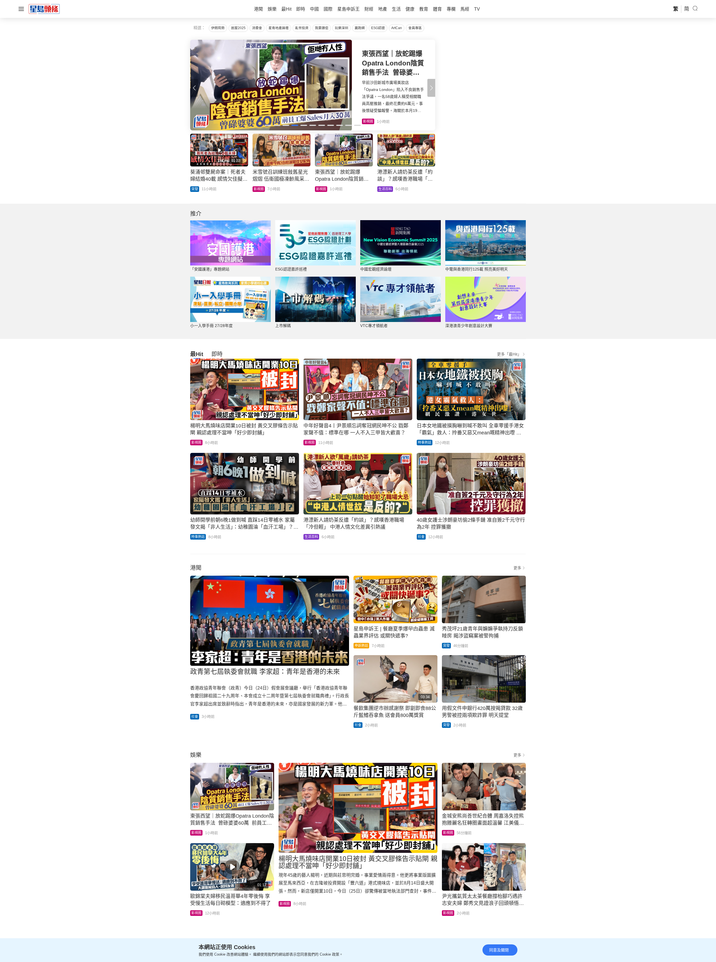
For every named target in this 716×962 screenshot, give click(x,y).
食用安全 (322, 189)
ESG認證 (378, 28)
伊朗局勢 (218, 28)
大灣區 (196, 189)
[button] (431, 88)
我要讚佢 (321, 28)
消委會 (257, 28)
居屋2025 (238, 28)
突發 (446, 645)
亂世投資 (301, 28)
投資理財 (260, 189)
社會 (421, 536)
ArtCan (396, 28)
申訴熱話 (361, 645)
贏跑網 (360, 28)
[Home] (44, 8)
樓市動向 (385, 189)
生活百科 (311, 536)
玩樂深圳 (341, 28)
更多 (517, 568)
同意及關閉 (499, 950)
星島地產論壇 (278, 28)
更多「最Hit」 (509, 354)
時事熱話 (424, 442)
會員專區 (415, 28)
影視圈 (196, 442)
